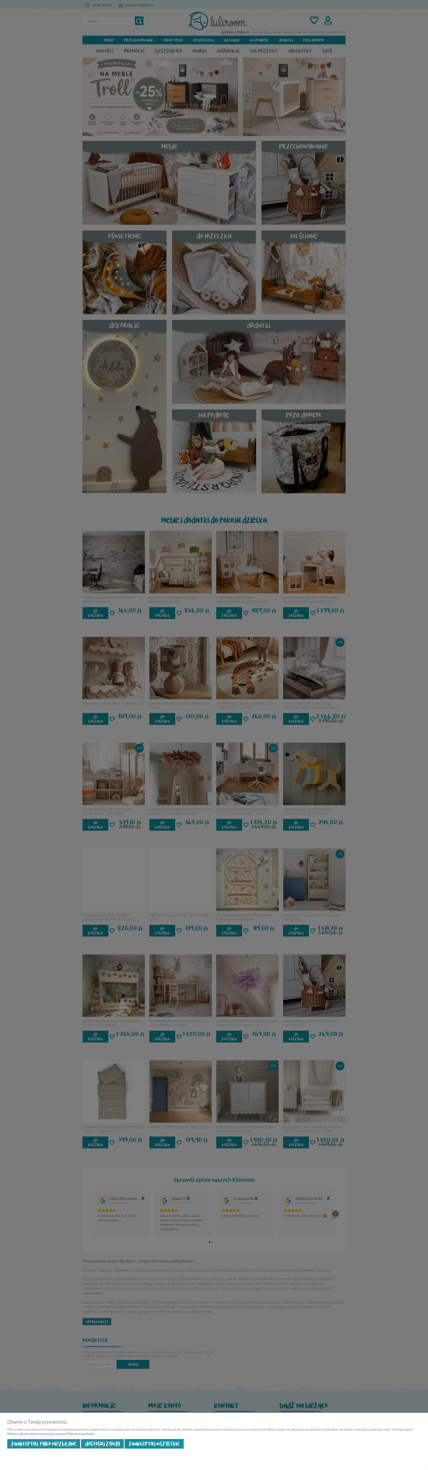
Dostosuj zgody (102, 1443)
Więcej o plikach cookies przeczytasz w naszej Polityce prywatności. (51, 1433)
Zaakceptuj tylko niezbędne (43, 1443)
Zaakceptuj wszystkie (154, 1443)
